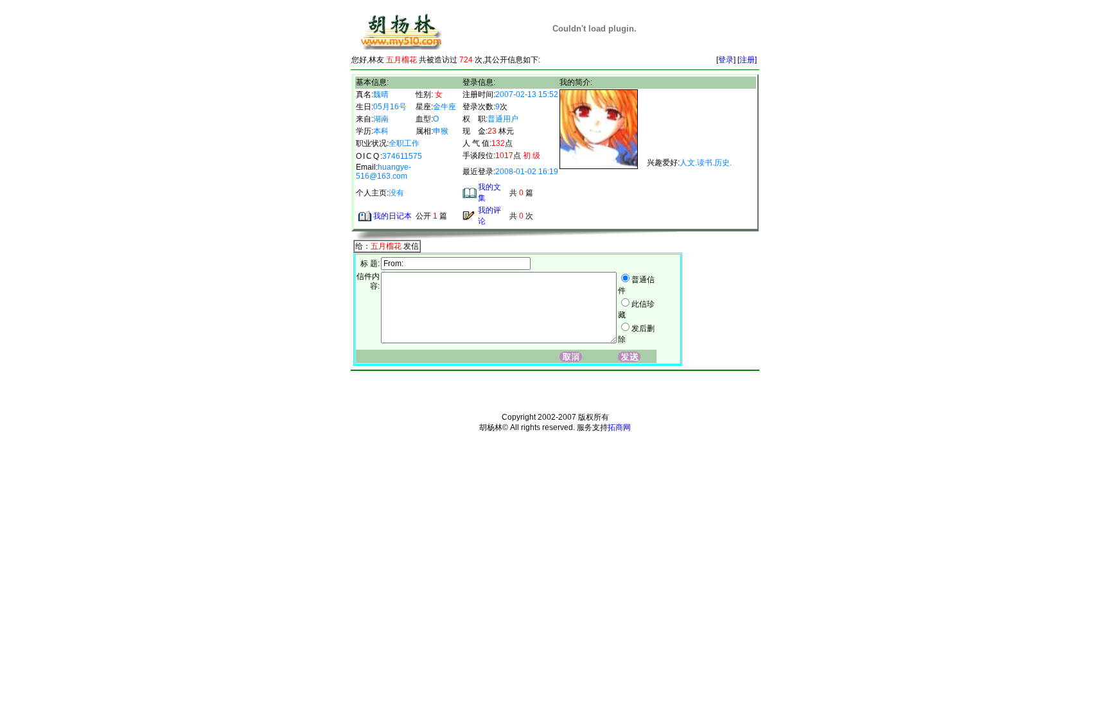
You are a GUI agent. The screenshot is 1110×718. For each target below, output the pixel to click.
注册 (747, 59)
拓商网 (619, 427)
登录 (726, 59)
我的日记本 (392, 215)
